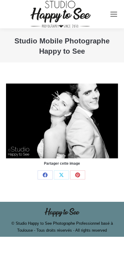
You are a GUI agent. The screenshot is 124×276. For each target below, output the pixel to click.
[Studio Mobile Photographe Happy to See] (62, 121)
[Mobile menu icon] (114, 14)
